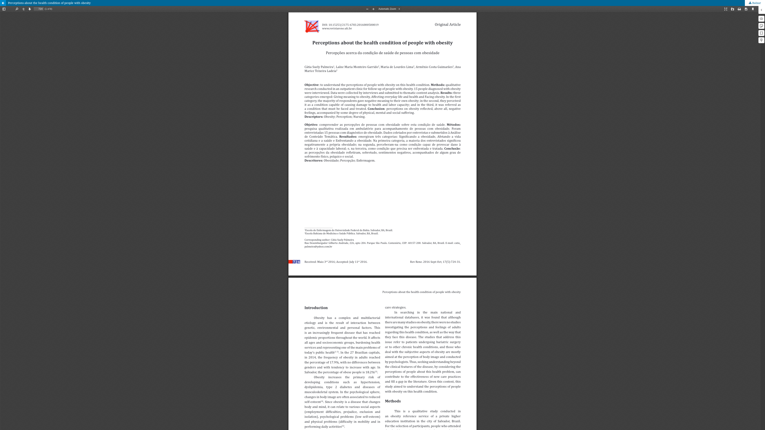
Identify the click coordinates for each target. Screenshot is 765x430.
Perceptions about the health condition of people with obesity (49, 3)
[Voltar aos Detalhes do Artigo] (3, 3)
